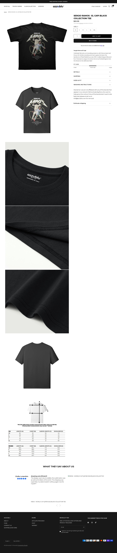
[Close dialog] (87, 256)
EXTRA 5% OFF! (74, 281)
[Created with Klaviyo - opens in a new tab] (58, 298)
